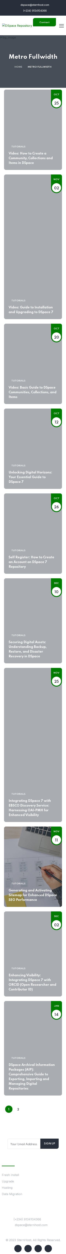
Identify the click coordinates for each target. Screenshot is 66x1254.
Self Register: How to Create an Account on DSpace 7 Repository (31, 562)
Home (18, 67)
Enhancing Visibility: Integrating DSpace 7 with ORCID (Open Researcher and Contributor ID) (32, 982)
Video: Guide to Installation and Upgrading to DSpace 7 (31, 310)
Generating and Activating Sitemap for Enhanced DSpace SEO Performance (33, 895)
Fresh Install (10, 1175)
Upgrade (8, 1181)
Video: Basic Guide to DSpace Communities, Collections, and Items (32, 392)
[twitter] (28, 1248)
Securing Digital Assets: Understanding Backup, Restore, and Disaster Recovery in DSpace (28, 649)
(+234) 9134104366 (34, 10)
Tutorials (18, 147)
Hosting (7, 1187)
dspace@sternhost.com (34, 4)
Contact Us (44, 23)
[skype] (38, 1248)
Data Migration (12, 1194)
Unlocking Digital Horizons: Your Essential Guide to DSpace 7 (30, 477)
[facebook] (18, 1248)
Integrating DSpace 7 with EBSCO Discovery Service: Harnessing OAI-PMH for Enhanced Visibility (30, 808)
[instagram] (48, 1248)
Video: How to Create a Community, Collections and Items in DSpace (31, 158)
